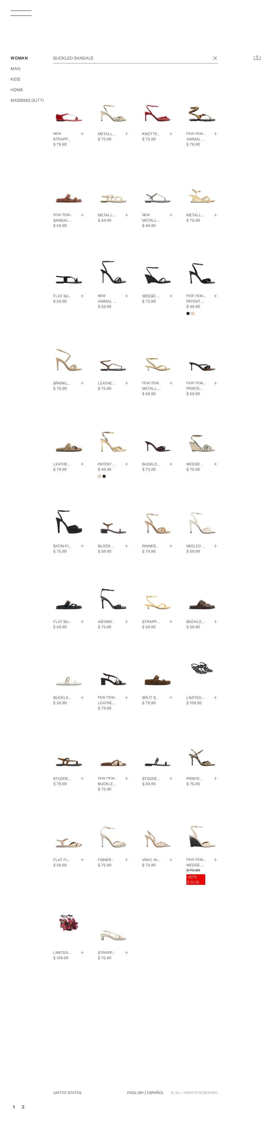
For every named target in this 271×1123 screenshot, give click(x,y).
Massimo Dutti (27, 100)
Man (15, 68)
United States (67, 1092)
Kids (15, 79)
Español (155, 1092)
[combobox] (135, 58)
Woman (19, 58)
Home (17, 89)
